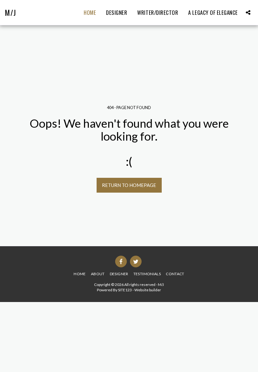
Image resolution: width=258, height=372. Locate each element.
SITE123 (125, 290)
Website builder (147, 290)
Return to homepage (129, 185)
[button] (248, 12)
